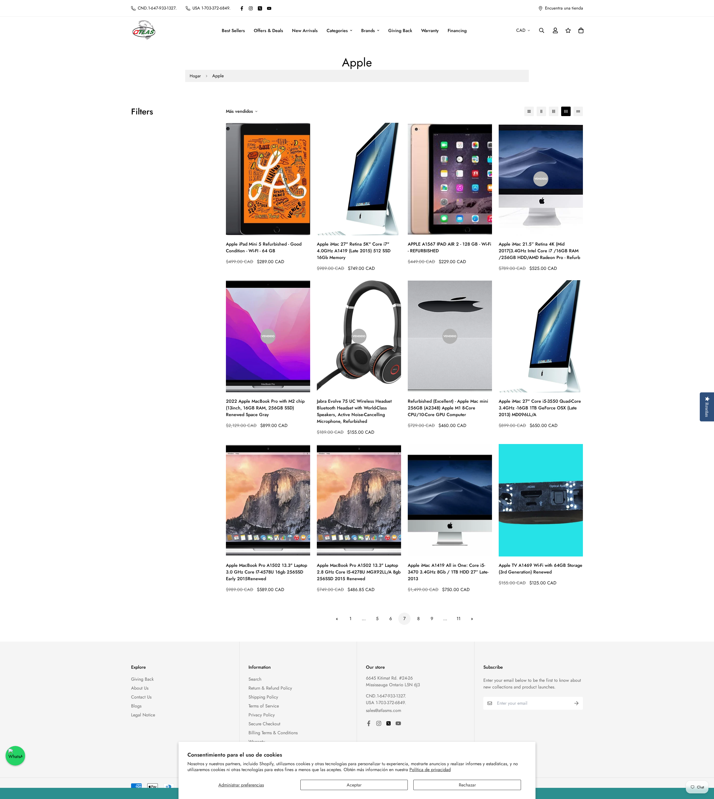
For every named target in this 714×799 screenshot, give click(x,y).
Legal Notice (143, 715)
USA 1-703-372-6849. (386, 702)
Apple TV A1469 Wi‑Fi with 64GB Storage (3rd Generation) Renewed (540, 568)
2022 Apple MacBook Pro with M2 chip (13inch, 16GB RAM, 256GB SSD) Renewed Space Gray (265, 408)
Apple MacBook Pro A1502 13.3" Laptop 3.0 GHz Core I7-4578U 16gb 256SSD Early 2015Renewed (266, 572)
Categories (337, 30)
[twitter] (260, 8)
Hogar (195, 76)
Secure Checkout (264, 724)
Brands (368, 30)
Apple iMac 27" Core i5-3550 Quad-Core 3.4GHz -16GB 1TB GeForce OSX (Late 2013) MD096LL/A (540, 408)
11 (458, 618)
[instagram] (250, 8)
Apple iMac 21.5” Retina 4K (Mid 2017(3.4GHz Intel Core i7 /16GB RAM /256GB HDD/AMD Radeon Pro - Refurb (539, 251)
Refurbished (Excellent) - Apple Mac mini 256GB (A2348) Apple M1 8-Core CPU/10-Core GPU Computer (448, 408)
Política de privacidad (430, 769)
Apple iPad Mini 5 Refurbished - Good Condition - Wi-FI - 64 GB (263, 247)
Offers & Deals (268, 30)
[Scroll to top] (703, 768)
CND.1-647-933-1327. (386, 696)
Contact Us (141, 697)
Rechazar (467, 785)
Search (255, 679)
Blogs (136, 706)
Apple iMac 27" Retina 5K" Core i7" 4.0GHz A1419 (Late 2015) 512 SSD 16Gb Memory (353, 251)
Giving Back (400, 30)
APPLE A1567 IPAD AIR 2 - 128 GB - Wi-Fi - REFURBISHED (449, 247)
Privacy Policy (262, 715)
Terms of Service (264, 706)
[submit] (576, 703)
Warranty (430, 30)
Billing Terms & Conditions (273, 733)
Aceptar (354, 785)
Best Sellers (233, 30)
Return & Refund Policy (270, 688)
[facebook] (241, 8)
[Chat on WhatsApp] (15, 756)
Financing (457, 30)
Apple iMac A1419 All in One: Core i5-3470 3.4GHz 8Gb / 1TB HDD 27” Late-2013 (448, 572)
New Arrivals (305, 30)
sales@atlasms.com (383, 710)
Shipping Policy (263, 697)
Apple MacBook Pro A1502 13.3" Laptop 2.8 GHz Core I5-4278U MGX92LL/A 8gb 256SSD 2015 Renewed (359, 572)
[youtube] (269, 8)
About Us (139, 688)
